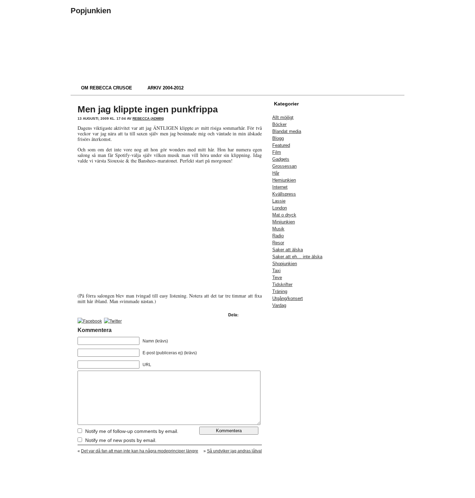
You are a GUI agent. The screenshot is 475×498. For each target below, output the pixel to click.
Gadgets (280, 159)
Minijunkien (283, 221)
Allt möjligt (282, 117)
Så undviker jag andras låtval (234, 451)
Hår (275, 173)
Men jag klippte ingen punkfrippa (148, 109)
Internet (280, 187)
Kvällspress (284, 194)
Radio (278, 235)
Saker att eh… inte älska (297, 256)
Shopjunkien (284, 263)
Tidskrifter (282, 284)
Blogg (278, 138)
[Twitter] (113, 321)
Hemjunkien (284, 180)
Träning (279, 291)
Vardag (279, 305)
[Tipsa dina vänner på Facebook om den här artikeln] (90, 321)
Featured (281, 145)
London (279, 208)
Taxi (276, 270)
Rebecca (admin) (148, 118)
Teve (277, 277)
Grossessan (284, 166)
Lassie (278, 201)
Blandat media (286, 131)
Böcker (279, 124)
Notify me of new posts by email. (120, 440)
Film (276, 152)
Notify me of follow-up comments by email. (131, 431)
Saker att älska (287, 249)
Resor (278, 242)
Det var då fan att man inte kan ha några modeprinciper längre (139, 451)
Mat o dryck (284, 215)
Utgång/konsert (287, 298)
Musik (278, 228)
